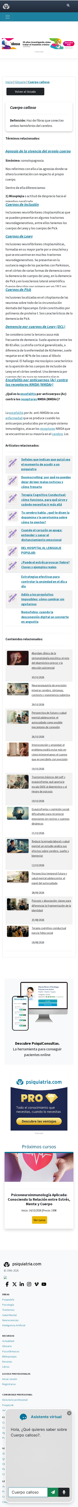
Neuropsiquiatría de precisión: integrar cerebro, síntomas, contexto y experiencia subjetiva (51, 690)
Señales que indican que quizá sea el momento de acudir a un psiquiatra (45, 464)
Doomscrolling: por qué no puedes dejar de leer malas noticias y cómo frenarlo (46, 482)
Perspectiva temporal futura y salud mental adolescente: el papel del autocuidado (49, 878)
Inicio (9, 82)
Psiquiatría (8, 1299)
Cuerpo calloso (39, 82)
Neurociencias (10, 1320)
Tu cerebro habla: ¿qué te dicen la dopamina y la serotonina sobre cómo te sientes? (45, 517)
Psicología (8, 1304)
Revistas (7, 1361)
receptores (29, 399)
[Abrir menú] (7, 17)
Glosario (20, 82)
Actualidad (8, 1341)
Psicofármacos (10, 1351)
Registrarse (9, 1384)
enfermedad (14, 418)
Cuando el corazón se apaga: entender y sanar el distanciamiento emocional (41, 535)
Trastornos (8, 1309)
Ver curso (39, 1220)
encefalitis (28, 394)
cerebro (57, 434)
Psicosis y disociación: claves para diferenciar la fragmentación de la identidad (51, 905)
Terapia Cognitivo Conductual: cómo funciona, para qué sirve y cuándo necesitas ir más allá (44, 500)
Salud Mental (9, 1315)
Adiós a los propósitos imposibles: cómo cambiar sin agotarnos (42, 599)
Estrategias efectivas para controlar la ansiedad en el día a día (44, 581)
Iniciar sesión (9, 1379)
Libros (5, 1366)
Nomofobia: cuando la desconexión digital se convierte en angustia (45, 617)
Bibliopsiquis (9, 1356)
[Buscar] (68, 5)
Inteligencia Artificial (13, 1325)
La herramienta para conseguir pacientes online (37, 1049)
